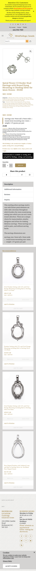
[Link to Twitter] (15, 24)
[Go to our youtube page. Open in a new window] (21, 541)
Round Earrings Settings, (20, 99)
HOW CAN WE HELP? (8, 500)
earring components (17, 102)
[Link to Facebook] (10, 24)
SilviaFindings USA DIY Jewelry (22, 8)
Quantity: (6, 162)
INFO (3, 506)
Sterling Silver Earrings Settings (16, 106)
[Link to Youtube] (18, 24)
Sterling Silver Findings (19, 100)
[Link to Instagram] (13, 24)
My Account (12, 27)
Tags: (4, 102)
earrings (4, 103)
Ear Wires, (16, 97)
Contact (19, 27)
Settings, (28, 99)
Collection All (11, 128)
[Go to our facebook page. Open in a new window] (21, 536)
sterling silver (6, 106)
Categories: (5, 97)
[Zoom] (30, 51)
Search (7, 41)
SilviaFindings (29, 104)
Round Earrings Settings (16, 104)
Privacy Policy (7, 561)
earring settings (26, 102)
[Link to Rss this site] (25, 24)
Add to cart (20, 165)
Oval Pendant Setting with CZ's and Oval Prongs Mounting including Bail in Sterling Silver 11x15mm (17, 288)
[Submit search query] (27, 41)
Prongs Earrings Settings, (8, 99)
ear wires (11, 102)
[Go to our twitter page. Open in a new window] (30, 536)
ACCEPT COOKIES (11, 566)
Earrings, (21, 97)
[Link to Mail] (23, 24)
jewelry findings (18, 103)
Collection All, (11, 97)
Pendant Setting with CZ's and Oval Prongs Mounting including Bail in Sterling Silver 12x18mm (17, 348)
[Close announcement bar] (33, 11)
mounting (25, 103)
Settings (24, 104)
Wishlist (25, 27)
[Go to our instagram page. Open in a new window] (26, 536)
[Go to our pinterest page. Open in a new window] (26, 541)
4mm (7, 102)
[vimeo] (22, 175)
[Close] (34, 552)
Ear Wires (16, 128)
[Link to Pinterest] (20, 24)
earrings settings (10, 103)
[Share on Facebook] (6, 175)
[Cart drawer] (30, 41)
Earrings (21, 128)
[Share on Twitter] (14, 175)
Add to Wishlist (9, 304)
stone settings (10, 107)
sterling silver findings (16, 139)
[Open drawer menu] (2, 36)
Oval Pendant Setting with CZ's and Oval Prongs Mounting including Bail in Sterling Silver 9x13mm (17, 407)
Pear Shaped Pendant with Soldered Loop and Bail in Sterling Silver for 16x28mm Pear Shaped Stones (16, 467)
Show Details (26, 299)
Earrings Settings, (28, 97)
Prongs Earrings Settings (12, 129)
